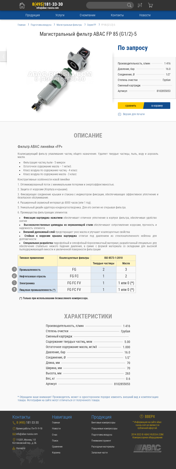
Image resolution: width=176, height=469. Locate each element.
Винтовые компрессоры (103, 422)
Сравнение (57, 446)
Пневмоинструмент (101, 440)
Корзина (56, 452)
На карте (20, 448)
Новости (145, 15)
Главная (56, 422)
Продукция (32, 15)
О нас (54, 434)
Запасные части (99, 452)
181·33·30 (47, 4)
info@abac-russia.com (47, 8)
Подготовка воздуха (101, 434)
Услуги (59, 15)
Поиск (55, 440)
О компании (87, 15)
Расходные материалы (102, 446)
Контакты (117, 15)
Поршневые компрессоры (104, 428)
